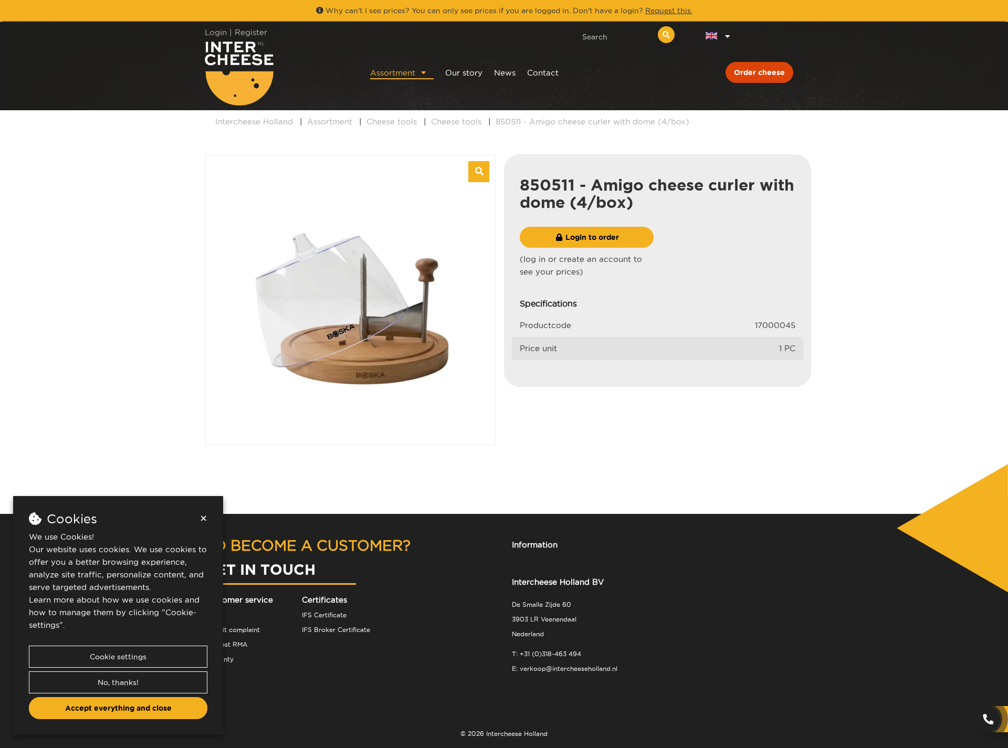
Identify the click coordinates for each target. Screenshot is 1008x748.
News (505, 72)
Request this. (668, 10)
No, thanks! (118, 682)
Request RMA (226, 644)
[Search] (666, 34)
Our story (463, 72)
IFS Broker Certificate (336, 629)
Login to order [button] (591, 237)
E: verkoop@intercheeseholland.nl (564, 668)
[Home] (274, 73)
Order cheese (759, 72)
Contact (543, 72)
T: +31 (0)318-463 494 (546, 653)
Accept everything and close (118, 708)
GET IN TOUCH (260, 569)
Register (251, 32)
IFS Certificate (324, 615)
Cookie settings (118, 656)
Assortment (392, 72)
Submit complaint (232, 629)
